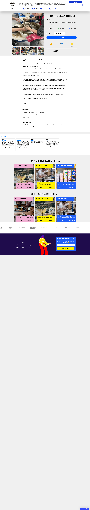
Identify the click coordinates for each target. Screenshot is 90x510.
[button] (84, 509)
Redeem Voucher (30, 245)
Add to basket (61, 37)
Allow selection (75, 5)
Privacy (23, 244)
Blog (23, 247)
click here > (53, 63)
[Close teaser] (80, 508)
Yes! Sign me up (65, 248)
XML (29, 247)
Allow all (75, 2)
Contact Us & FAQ (24, 242)
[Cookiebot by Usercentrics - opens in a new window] (12, 8)
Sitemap (17, 247)
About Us (17, 241)
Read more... (48, 26)
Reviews (30, 241)
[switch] (33, 8)
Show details (55, 8)
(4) (53, 18)
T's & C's (17, 244)
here (69, 50)
